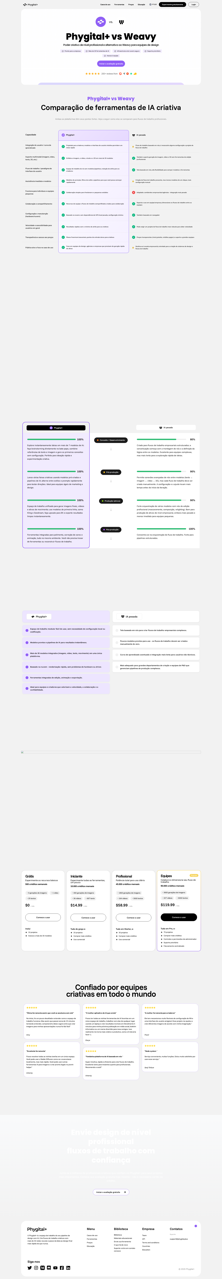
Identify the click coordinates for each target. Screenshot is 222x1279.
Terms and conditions (150, 1242)
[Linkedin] (68, 1268)
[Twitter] (29, 1268)
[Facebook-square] (62, 1268)
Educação (141, 4)
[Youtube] (55, 1268)
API (143, 1239)
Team (144, 1235)
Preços (131, 4)
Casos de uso (105, 4)
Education (146, 1250)
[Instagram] (36, 1268)
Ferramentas (119, 4)
